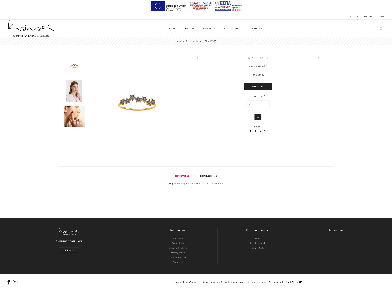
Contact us (178, 262)
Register (368, 16)
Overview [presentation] (182, 176)
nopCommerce (193, 282)
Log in (381, 16)
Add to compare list (257, 117)
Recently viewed (257, 243)
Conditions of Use (178, 257)
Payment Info (178, 243)
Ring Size (258, 96)
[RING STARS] (203, 57)
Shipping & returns (178, 247)
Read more (69, 250)
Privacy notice (178, 252)
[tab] (182, 176)
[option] (74, 67)
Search (257, 238)
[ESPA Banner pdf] (196, 11)
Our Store (178, 238)
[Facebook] (8, 282)
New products (257, 247)
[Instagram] (15, 282)
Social (258, 126)
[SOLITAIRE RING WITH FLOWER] (312, 57)
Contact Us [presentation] (208, 176)
